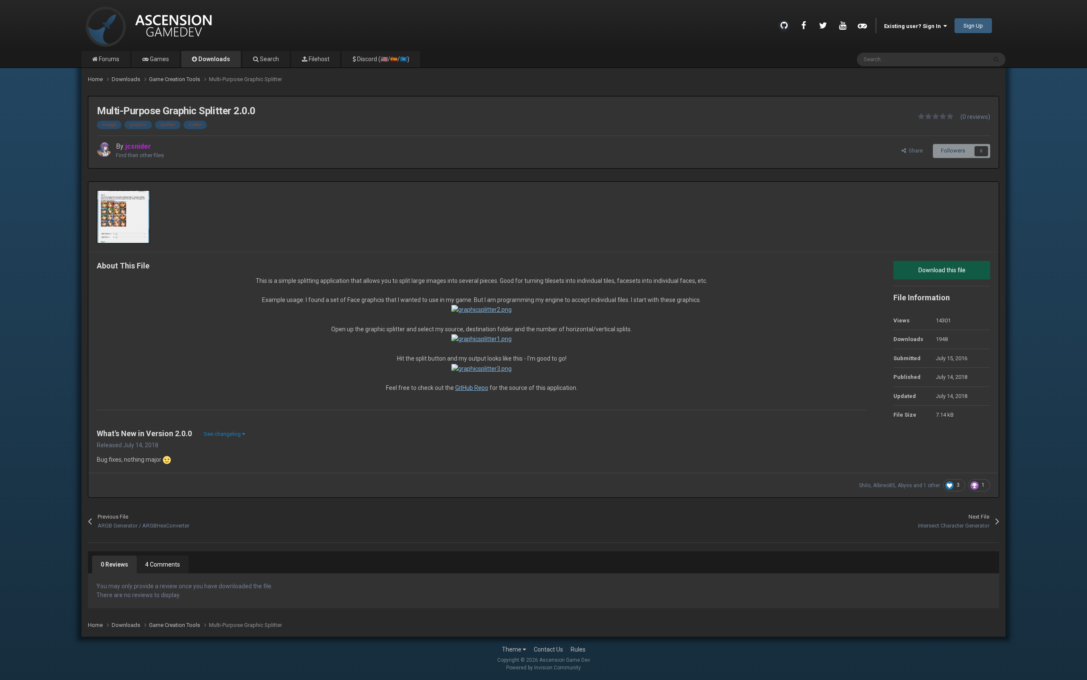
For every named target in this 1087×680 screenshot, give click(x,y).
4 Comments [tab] (162, 564)
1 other (932, 485)
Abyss (905, 485)
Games (159, 59)
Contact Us (548, 649)
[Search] (996, 59)
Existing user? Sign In (913, 26)
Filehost (318, 59)
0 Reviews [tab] (114, 564)
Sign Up (973, 26)
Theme (512, 649)
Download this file (942, 270)
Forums (108, 59)
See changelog (223, 434)
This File (965, 59)
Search (269, 59)
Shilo (864, 485)
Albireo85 (884, 485)
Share (914, 150)
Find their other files (140, 155)
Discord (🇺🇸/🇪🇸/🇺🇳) (382, 59)
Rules (578, 649)
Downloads (213, 59)
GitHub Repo (471, 387)
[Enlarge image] (481, 309)
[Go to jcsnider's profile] (104, 149)
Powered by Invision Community (543, 668)
